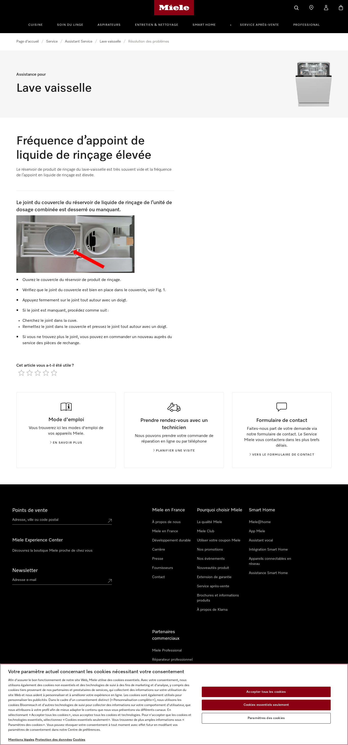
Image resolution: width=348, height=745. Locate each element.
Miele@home (260, 522)
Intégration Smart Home (268, 549)
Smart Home (204, 24)
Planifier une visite (175, 450)
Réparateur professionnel (172, 659)
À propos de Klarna (212, 609)
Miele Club (205, 531)
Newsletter (25, 570)
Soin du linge (70, 24)
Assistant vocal (261, 540)
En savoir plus (67, 442)
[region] (174, 704)
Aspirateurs (109, 24)
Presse (157, 559)
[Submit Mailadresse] (110, 581)
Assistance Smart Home (268, 573)
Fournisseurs (162, 568)
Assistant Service (78, 41)
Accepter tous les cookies (266, 692)
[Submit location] (110, 521)
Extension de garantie (214, 577)
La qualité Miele (209, 522)
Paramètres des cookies (266, 718)
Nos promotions (210, 549)
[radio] (21, 373)
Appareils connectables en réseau (270, 561)
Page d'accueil (27, 41)
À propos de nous (166, 522)
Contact (158, 577)
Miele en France (165, 531)
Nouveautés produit (213, 568)
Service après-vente (259, 24)
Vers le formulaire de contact (283, 454)
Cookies (79, 739)
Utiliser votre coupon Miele (218, 540)
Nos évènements (211, 559)
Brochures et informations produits (218, 598)
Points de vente (30, 510)
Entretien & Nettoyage (156, 24)
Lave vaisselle (110, 41)
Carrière (158, 549)
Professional (306, 24)
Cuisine (35, 24)
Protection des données (53, 739)
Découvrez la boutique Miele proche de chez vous (52, 550)
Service (52, 41)
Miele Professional (167, 650)
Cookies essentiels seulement (266, 705)
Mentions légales (21, 739)
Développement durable (171, 540)
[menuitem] (38, 24)
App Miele (257, 531)
